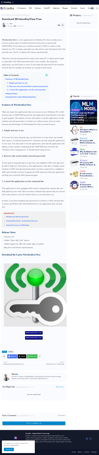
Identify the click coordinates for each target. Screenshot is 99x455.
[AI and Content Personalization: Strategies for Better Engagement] (74, 174)
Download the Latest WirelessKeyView (21, 97)
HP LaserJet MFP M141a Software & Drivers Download (87, 142)
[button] (92, 8)
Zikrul (14, 374)
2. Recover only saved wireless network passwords (27, 86)
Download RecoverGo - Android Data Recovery (22, 221)
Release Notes (11, 94)
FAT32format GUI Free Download (17, 216)
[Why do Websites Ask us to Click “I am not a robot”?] (74, 152)
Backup (8, 15)
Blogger (65, 8)
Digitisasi (56, 8)
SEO (30, 8)
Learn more (14, 445)
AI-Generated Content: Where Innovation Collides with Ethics (87, 186)
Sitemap (94, 452)
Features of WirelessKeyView (17, 79)
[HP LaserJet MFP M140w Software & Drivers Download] (74, 163)
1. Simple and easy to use (17, 83)
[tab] (22, 8)
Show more (59, 387)
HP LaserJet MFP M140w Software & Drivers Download (87, 164)
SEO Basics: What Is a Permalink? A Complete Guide (88, 131)
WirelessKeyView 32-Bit (34, 332)
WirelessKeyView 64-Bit (34, 337)
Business (38, 8)
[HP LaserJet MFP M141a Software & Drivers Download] (74, 141)
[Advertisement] (37, 33)
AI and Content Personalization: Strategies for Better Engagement (88, 175)
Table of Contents (11, 75)
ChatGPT (47, 8)
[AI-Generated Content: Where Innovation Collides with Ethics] (74, 185)
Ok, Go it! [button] (9, 449)
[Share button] (40, 356)
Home (3, 15)
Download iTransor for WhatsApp (17, 225)
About (80, 452)
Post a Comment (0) (33, 423)
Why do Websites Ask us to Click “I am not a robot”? (88, 153)
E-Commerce (21, 8)
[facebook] (87, 438)
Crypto (82, 8)
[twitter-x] (90, 438)
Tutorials (74, 8)
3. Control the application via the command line (26, 90)
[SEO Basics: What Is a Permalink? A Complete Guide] (74, 130)
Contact (86, 452)
